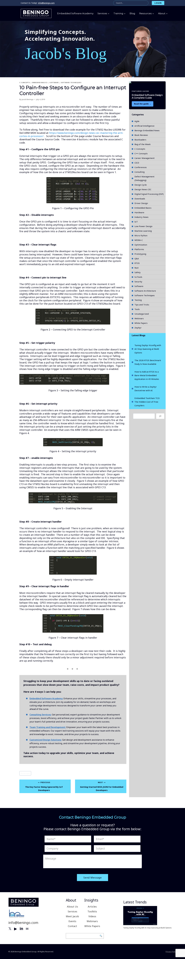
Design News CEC (142, 189)
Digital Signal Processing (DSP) (149, 194)
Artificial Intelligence (144, 125)
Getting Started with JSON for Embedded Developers (101, 786)
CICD (136, 162)
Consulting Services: (40, 714)
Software (54, 82)
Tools (137, 309)
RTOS (137, 263)
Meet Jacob (72, 916)
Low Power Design (143, 226)
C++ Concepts (141, 153)
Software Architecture (145, 290)
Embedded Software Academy (75, 13)
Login (158, 3)
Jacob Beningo (27, 99)
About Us (72, 906)
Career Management (144, 158)
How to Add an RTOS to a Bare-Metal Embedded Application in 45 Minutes (146, 375)
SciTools (138, 277)
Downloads (139, 198)
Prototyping (140, 254)
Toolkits (92, 911)
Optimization (140, 244)
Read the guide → (142, 103)
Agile (136, 121)
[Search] (160, 416)
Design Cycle (140, 184)
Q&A (136, 258)
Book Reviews (141, 135)
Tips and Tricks (141, 304)
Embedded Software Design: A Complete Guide (147, 96)
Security (138, 281)
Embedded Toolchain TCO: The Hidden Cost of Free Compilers (147, 402)
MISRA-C (138, 240)
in (21, 928)
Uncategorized (141, 313)
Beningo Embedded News (147, 130)
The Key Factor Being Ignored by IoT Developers (44, 786)
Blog (132, 13)
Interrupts (25, 773)
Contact (72, 926)
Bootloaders (140, 139)
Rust (136, 267)
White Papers (140, 323)
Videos (92, 916)
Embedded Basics (39, 82)
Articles (92, 906)
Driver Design (141, 203)
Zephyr (138, 327)
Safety (137, 272)
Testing (138, 300)
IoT (136, 221)
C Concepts (24, 82)
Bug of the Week (142, 144)
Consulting (139, 172)
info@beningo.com (46, 3)
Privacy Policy (171, 951)
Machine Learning (143, 230)
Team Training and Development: (48, 727)
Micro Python (140, 235)
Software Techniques (71, 82)
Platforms (139, 249)
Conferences (140, 167)
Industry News (141, 217)
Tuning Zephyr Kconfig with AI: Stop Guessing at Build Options (147, 349)
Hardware (139, 212)
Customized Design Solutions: (46, 739)
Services (72, 911)
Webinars (139, 318)
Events (72, 921)
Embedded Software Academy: (46, 698)
